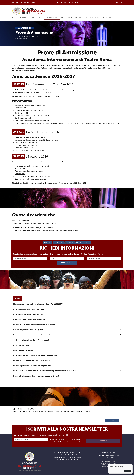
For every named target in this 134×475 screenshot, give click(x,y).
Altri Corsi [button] (88, 17)
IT (117, 2)
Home (14, 17)
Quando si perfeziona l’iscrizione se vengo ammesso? (33, 366)
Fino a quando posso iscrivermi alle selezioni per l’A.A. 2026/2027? (38, 304)
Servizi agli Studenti (77, 411)
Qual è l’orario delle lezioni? (23, 350)
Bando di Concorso (37, 411)
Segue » (112, 420)
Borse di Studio (50, 411)
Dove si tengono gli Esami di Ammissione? (29, 309)
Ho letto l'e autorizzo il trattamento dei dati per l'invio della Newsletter (67, 441)
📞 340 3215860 (58, 243)
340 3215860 (37, 96)
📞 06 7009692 (69, 243)
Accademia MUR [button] (36, 17)
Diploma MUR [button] (66, 17)
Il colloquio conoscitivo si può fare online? (29, 319)
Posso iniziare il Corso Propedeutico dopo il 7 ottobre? (33, 335)
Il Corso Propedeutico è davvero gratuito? (29, 330)
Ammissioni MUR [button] (52, 17)
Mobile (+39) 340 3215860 (109, 464)
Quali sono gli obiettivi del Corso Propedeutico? (31, 340)
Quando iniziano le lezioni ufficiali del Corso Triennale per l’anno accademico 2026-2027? (46, 371)
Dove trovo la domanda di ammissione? (28, 314)
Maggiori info (125, 468)
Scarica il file (20, 168)
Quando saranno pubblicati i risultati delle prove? (31, 360)
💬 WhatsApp (47, 243)
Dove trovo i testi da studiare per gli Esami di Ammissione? (35, 355)
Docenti (78, 17)
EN (121, 2)
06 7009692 (27, 96)
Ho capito (127, 471)
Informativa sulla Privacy (66, 439)
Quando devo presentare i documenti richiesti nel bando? (34, 324)
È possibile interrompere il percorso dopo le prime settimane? (36, 376)
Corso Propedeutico (62, 411)
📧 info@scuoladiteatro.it (83, 243)
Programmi (26, 411)
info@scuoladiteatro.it (23, 2)
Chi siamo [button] (22, 17)
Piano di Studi (17, 411)
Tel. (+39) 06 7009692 (109, 461)
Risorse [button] (98, 17)
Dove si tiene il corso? (21, 345)
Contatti (107, 17)
